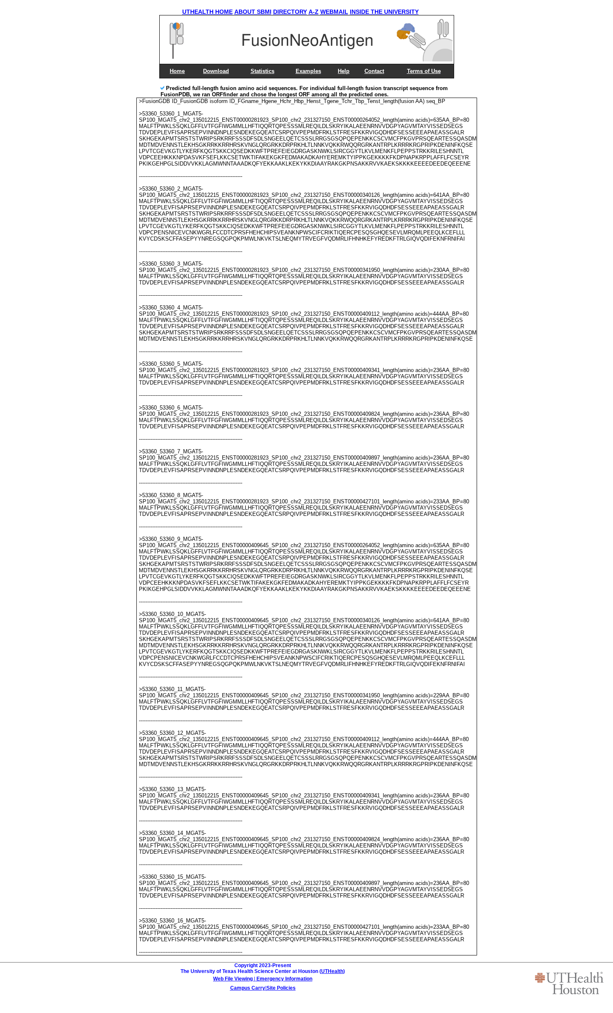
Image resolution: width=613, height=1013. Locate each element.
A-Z (314, 11)
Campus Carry (247, 988)
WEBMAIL (334, 11)
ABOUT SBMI (252, 11)
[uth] (569, 983)
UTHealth (332, 971)
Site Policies (281, 988)
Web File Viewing (233, 979)
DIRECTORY (290, 11)
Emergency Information (284, 979)
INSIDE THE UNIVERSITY (384, 11)
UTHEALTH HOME (207, 11)
